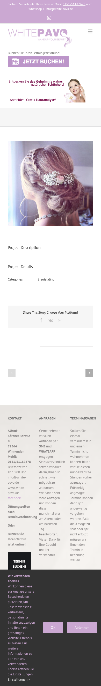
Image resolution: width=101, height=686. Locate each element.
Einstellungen (18, 679)
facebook (14, 498)
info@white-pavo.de (59, 9)
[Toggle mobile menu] (90, 31)
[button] (12, 373)
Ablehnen (82, 627)
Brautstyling (46, 279)
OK (53, 627)
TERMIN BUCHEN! (19, 564)
